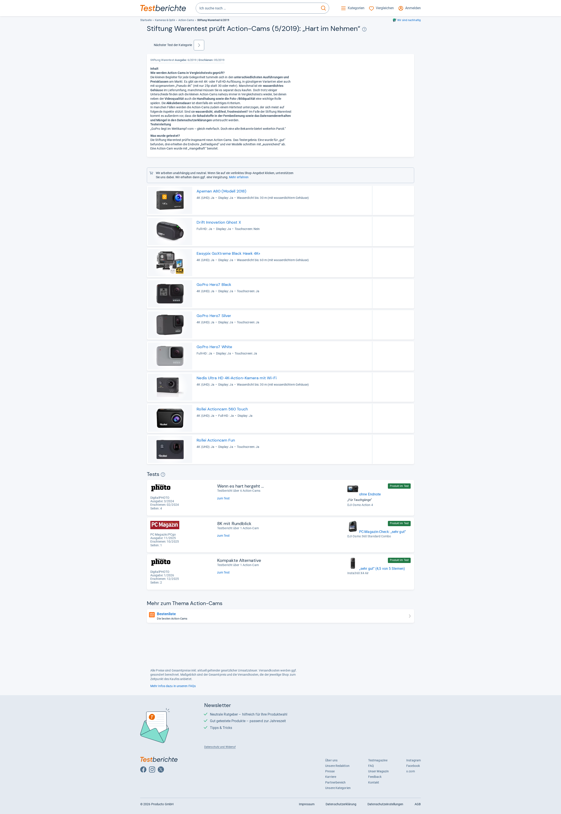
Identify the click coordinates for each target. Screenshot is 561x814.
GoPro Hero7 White (214, 346)
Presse (330, 771)
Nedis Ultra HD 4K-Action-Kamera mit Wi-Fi (237, 378)
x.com (410, 771)
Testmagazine (377, 760)
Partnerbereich (335, 782)
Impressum (306, 804)
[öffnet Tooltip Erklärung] (364, 29)
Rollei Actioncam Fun (216, 440)
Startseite (146, 20)
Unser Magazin (378, 771)
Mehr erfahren (239, 177)
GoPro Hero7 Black (214, 284)
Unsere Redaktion (337, 766)
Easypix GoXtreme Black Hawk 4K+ (229, 253)
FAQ (371, 766)
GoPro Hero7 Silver (214, 315)
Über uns (331, 760)
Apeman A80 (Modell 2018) (221, 191)
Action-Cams (186, 20)
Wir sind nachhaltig (409, 20)
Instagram (413, 760)
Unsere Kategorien (338, 788)
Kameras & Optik (165, 20)
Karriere (330, 776)
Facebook (413, 766)
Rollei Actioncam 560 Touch (222, 409)
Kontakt (373, 782)
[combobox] (257, 8)
